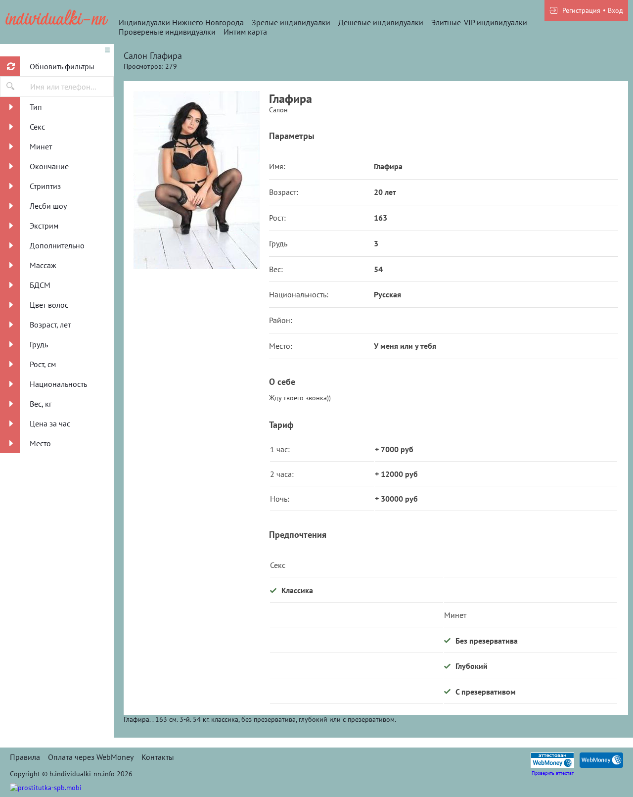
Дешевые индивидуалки (380, 22)
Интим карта (245, 32)
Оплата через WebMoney (91, 757)
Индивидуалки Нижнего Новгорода (181, 22)
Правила (25, 757)
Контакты (157, 757)
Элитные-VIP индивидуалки (479, 22)
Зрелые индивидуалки (291, 22)
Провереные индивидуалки (167, 32)
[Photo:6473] (196, 180)
